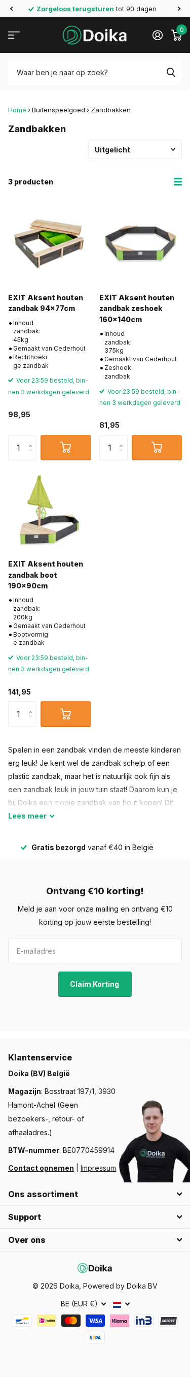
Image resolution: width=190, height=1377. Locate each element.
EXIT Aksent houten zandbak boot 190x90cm (45, 574)
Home (17, 110)
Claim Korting (95, 984)
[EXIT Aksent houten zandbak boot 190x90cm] (49, 510)
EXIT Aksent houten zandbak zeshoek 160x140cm (136, 308)
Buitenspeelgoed (58, 110)
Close (95, 1194)
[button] (11, 9)
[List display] (178, 182)
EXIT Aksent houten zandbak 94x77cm (45, 302)
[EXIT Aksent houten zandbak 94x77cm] (49, 243)
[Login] (157, 35)
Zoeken (171, 72)
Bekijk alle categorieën (14, 35)
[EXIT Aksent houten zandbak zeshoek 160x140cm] (140, 243)
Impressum (98, 1168)
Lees (27, 815)
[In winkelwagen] (66, 447)
